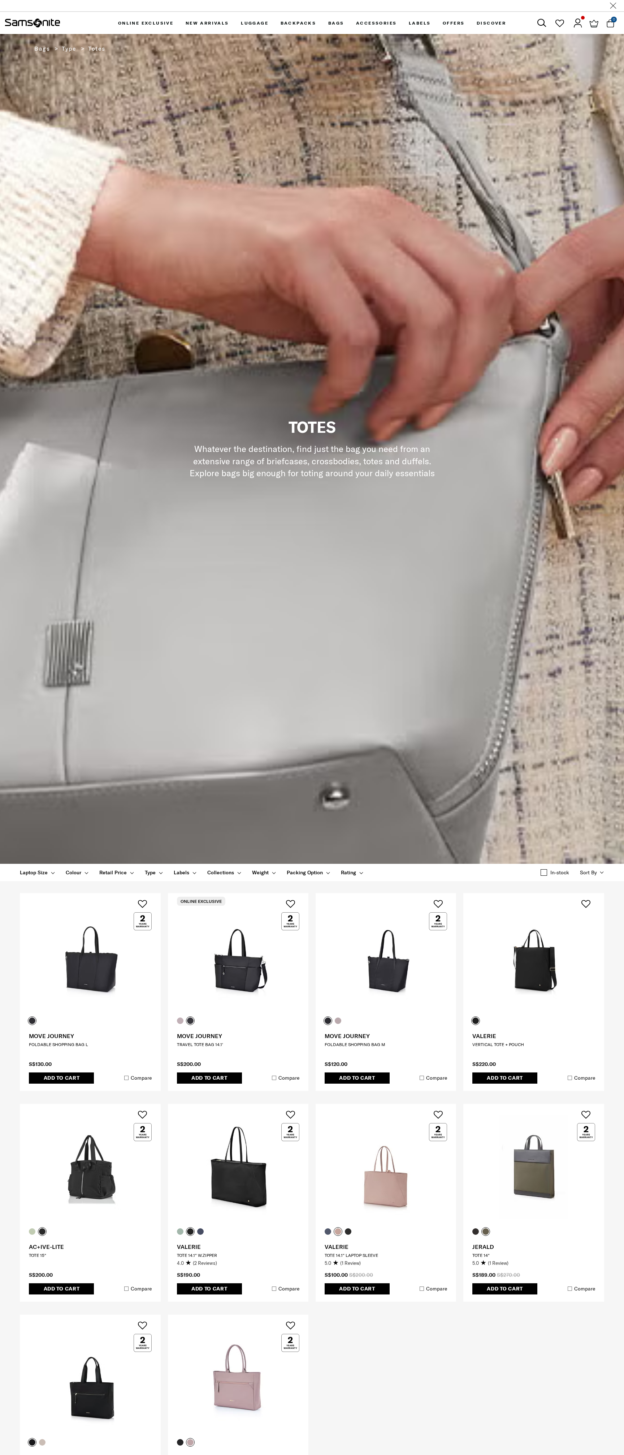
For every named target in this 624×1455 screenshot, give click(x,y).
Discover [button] (491, 23)
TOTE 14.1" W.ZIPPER (197, 1255)
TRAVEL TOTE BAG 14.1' (200, 1044)
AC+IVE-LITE (46, 1246)
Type (69, 48)
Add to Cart (62, 1078)
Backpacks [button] (298, 23)
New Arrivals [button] (207, 23)
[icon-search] (541, 23)
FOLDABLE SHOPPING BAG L (58, 1044)
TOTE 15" (37, 1255)
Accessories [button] (376, 23)
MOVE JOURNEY (51, 1036)
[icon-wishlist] (559, 23)
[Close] (613, 5)
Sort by (588, 872)
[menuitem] (145, 23)
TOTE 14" (481, 1255)
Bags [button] (336, 23)
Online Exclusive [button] (145, 23)
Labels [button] (419, 23)
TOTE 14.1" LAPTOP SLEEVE (351, 1255)
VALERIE (484, 1036)
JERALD (483, 1246)
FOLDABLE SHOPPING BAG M (355, 1044)
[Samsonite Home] (32, 23)
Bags (42, 48)
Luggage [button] (254, 23)
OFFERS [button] (453, 23)
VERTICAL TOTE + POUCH (498, 1044)
